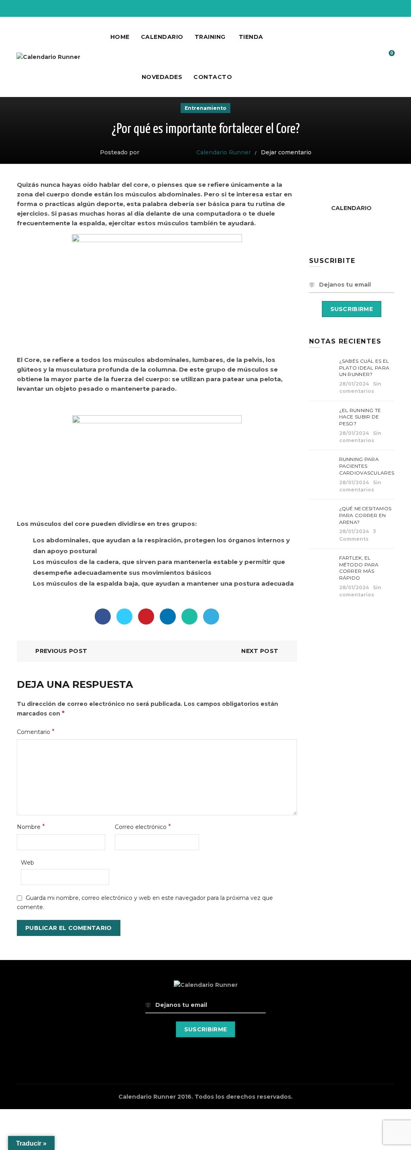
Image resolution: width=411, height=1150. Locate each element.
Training (210, 36)
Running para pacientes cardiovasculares (367, 466)
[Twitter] (124, 616)
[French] (383, 7)
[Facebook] (103, 616)
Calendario (162, 36)
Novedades (162, 77)
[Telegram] (211, 616)
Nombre (31, 827)
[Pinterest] (146, 616)
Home (120, 36)
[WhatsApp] (189, 616)
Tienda (251, 36)
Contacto (212, 77)
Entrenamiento (205, 108)
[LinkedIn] (168, 616)
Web (27, 862)
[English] (374, 7)
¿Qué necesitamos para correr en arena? (365, 515)
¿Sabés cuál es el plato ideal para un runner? (364, 368)
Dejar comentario (286, 152)
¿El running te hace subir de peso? (360, 417)
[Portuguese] (391, 7)
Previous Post (61, 651)
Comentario (36, 732)
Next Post (259, 651)
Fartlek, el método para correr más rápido (359, 568)
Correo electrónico (143, 827)
